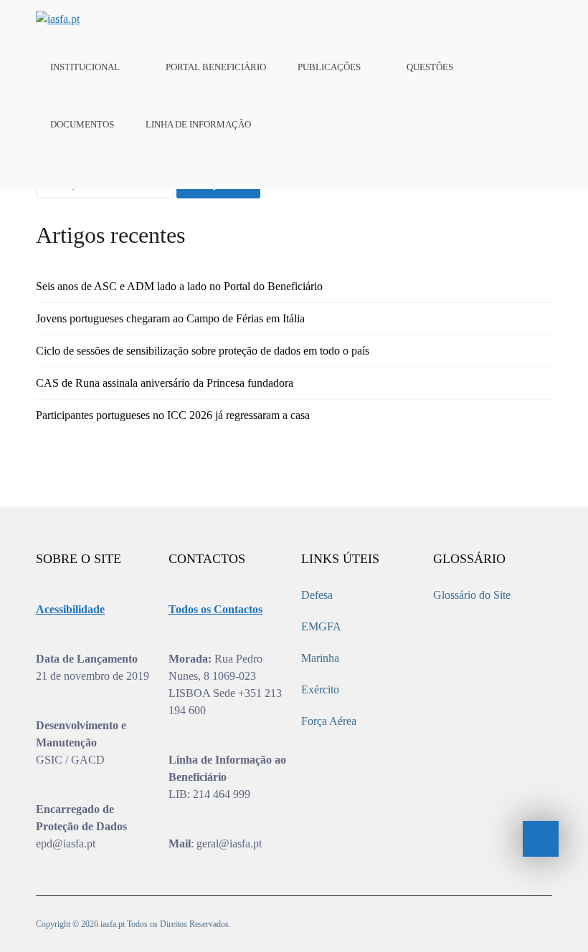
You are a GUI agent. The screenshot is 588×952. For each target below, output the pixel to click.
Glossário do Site (472, 595)
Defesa (317, 595)
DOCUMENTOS (82, 124)
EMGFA (321, 626)
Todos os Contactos (215, 609)
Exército (320, 689)
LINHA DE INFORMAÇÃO (198, 124)
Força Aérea (328, 721)
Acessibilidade (70, 609)
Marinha (320, 658)
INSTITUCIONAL (85, 67)
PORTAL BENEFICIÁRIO (216, 67)
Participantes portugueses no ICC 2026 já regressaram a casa (173, 415)
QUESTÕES (430, 67)
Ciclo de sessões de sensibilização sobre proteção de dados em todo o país (202, 351)
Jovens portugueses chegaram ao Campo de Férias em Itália (170, 318)
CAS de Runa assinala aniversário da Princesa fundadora (164, 383)
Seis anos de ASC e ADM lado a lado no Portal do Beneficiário (179, 286)
